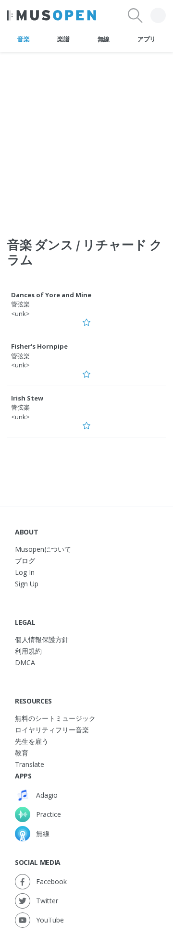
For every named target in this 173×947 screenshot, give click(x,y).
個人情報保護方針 (42, 639)
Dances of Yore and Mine (51, 295)
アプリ (146, 39)
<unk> (20, 313)
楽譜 (63, 39)
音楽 (23, 39)
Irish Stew (27, 398)
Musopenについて (43, 549)
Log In (25, 572)
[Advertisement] (86, 138)
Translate (29, 764)
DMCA (25, 662)
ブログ (25, 560)
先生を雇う (32, 741)
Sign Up (26, 583)
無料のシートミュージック (55, 718)
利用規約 (28, 651)
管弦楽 (20, 304)
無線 (104, 39)
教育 (21, 752)
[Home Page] (51, 15)
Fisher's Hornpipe (39, 346)
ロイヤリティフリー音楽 (52, 729)
